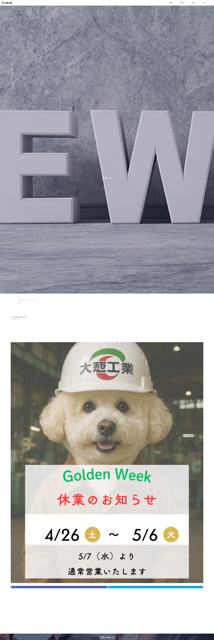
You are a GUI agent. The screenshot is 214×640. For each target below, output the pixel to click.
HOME (18, 299)
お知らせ (23, 299)
